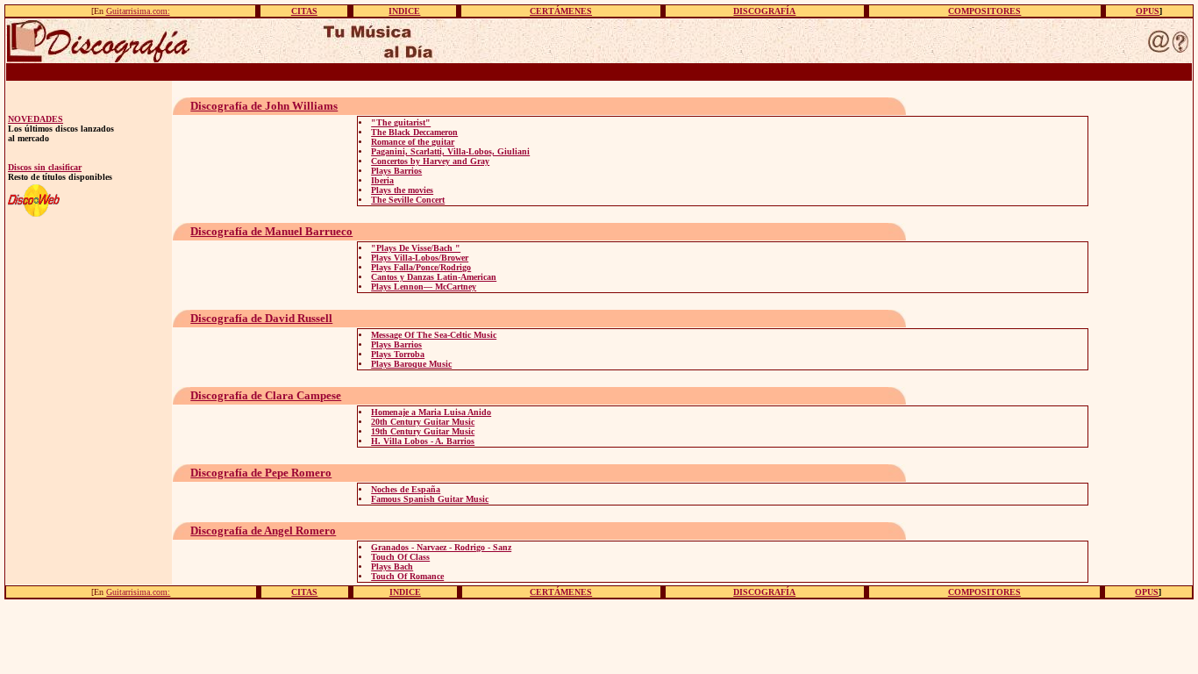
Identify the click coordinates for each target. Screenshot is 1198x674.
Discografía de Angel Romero (263, 530)
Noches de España (405, 489)
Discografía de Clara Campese (265, 395)
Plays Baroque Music (411, 364)
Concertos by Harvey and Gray (430, 161)
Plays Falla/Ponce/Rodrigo (421, 267)
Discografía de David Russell (261, 318)
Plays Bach (392, 566)
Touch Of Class (400, 557)
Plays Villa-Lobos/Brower (419, 257)
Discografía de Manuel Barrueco (271, 231)
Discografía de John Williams (264, 105)
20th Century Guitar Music (422, 422)
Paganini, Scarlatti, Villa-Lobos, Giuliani (450, 151)
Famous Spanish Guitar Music (429, 499)
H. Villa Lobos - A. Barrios (422, 441)
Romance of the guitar (412, 142)
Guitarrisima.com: (138, 11)
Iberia (382, 180)
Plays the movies (402, 190)
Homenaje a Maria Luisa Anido (431, 412)
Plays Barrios (396, 171)
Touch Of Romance (407, 576)
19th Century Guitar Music (422, 431)
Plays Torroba (397, 354)
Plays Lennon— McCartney (423, 286)
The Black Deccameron (414, 132)
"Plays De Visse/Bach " (415, 248)
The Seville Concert (408, 199)
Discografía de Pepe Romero (261, 472)
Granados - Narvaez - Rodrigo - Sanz (441, 547)
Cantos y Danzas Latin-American (433, 277)
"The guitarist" (401, 122)
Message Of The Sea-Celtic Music (433, 335)
